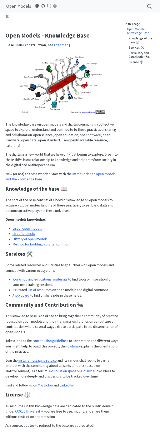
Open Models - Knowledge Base (138, 31)
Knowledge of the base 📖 (140, 40)
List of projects (23, 233)
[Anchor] (71, 188)
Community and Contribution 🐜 (139, 55)
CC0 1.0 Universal (27, 411)
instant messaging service (37, 360)
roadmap (61, 45)
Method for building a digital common (40, 244)
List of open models (27, 228)
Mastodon (45, 385)
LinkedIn (66, 385)
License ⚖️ (136, 62)
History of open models (30, 239)
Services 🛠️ (136, 47)
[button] (85, 17)
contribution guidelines (50, 341)
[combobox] (149, 6)
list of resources (40, 290)
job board (22, 295)
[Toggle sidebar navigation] (8, 17)
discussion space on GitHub (71, 371)
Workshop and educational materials (39, 279)
